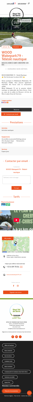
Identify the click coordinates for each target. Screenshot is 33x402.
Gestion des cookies (26, 396)
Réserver (16, 110)
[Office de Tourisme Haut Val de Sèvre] (16, 18)
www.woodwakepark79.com (14, 274)
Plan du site (17, 396)
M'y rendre (7, 238)
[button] (10, 4)
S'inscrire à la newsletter (11, 391)
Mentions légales (8, 396)
